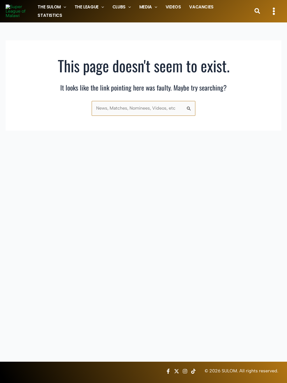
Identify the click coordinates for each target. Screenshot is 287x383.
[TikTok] (193, 371)
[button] (63, 7)
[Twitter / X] (176, 371)
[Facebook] (168, 371)
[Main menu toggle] (273, 11)
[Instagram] (185, 371)
